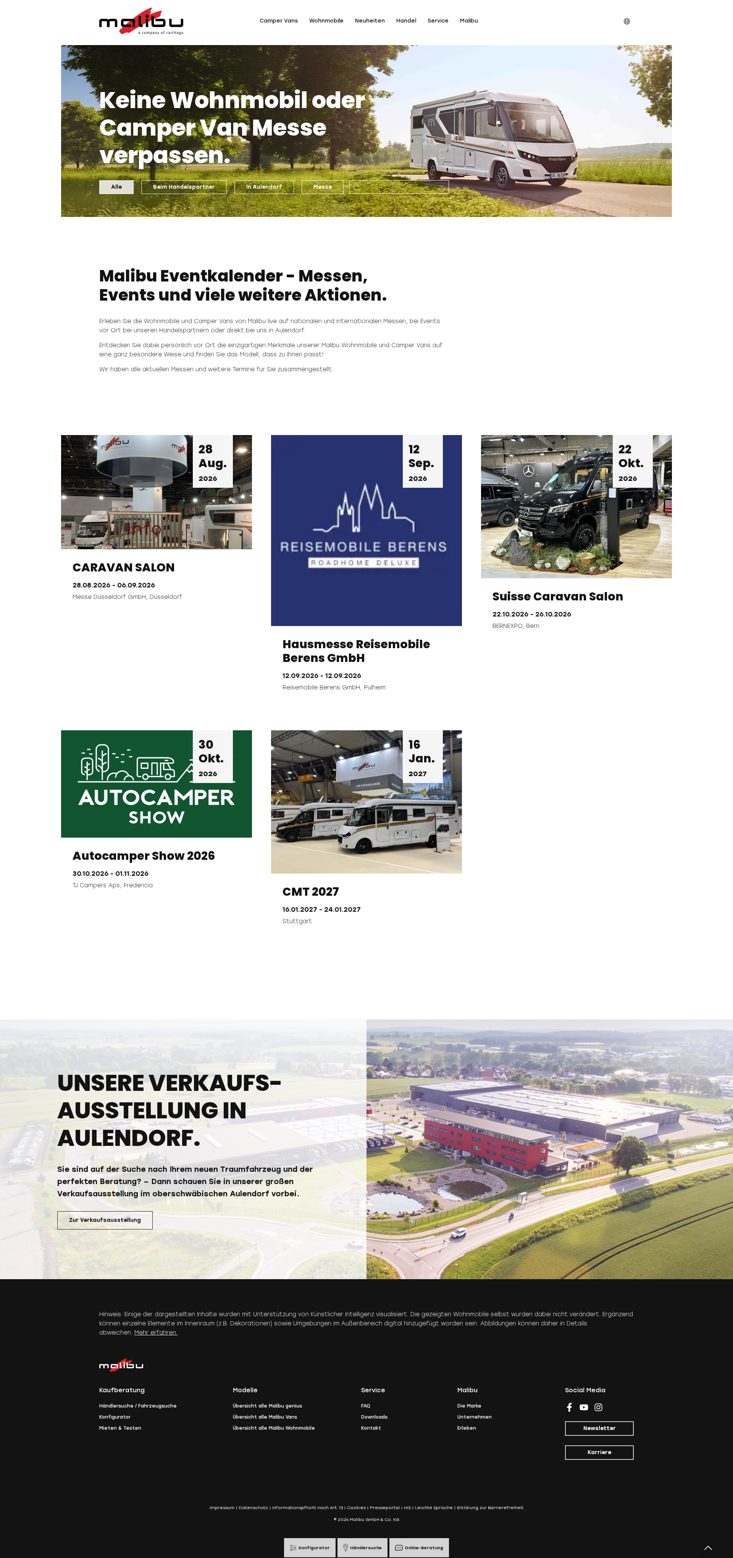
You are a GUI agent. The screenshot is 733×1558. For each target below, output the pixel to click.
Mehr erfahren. (156, 1332)
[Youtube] (584, 1407)
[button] (279, 21)
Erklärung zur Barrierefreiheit (490, 1508)
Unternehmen (474, 1417)
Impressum (222, 1508)
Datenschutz (253, 1508)
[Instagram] (598, 1407)
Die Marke (469, 1406)
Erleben (466, 1428)
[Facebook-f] (569, 1407)
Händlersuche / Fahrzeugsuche (138, 1406)
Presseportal (385, 1508)
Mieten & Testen (120, 1428)
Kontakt (371, 1428)
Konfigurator (115, 1417)
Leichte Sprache (434, 1508)
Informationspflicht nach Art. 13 (307, 1508)
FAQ (365, 1406)
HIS (407, 1508)
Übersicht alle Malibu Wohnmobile (274, 1428)
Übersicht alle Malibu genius (267, 1406)
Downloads (374, 1417)
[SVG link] (141, 21)
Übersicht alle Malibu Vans (265, 1417)
